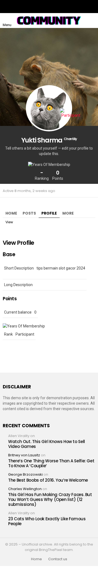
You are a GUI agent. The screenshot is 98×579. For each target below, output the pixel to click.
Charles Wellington (25, 488)
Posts (29, 213)
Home (11, 213)
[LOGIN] (91, 20)
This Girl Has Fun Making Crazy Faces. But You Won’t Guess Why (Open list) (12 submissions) (50, 499)
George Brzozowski (25, 474)
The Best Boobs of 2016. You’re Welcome (48, 480)
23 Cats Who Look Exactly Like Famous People (47, 521)
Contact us (57, 559)
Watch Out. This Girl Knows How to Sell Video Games (46, 444)
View (9, 222)
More (68, 213)
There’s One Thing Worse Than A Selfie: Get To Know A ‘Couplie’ (51, 463)
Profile (49, 213)
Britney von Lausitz (24, 455)
